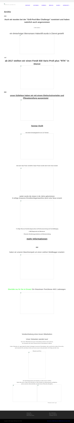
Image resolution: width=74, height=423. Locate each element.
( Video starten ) (37, 27)
